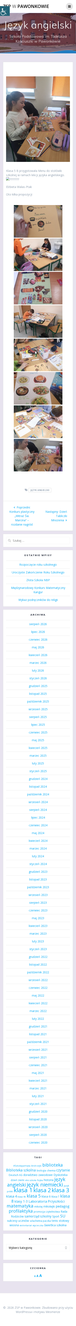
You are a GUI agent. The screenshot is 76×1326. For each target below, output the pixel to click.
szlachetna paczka (40, 1221)
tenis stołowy (60, 1221)
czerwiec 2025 (38, 732)
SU (62, 1216)
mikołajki (49, 1206)
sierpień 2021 (38, 1057)
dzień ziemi (17, 1180)
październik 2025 (38, 701)
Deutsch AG (15, 1175)
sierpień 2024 (38, 810)
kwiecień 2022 (38, 1003)
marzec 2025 (38, 755)
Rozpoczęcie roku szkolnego (38, 564)
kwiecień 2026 (38, 655)
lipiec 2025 (38, 725)
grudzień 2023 (38, 872)
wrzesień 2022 (38, 980)
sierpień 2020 (38, 1135)
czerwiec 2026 (38, 639)
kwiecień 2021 (38, 1080)
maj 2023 (38, 918)
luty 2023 (38, 941)
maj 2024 (38, 833)
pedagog (63, 1206)
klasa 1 (23, 1190)
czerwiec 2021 (38, 1065)
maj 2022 (38, 995)
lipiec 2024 (38, 817)
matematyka (20, 1206)
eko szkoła (30, 1180)
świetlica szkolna (55, 1225)
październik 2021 (38, 1042)
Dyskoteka (60, 1175)
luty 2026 (38, 670)
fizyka (40, 1180)
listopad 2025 (38, 694)
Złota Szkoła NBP (38, 580)
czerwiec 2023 (38, 910)
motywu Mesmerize (47, 1312)
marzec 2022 (38, 1011)
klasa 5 (34, 1196)
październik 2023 (38, 887)
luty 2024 (38, 856)
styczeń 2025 (38, 771)
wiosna (14, 1225)
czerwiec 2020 (38, 1142)
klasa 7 (55, 1196)
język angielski (39, 490)
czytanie (63, 1170)
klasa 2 (42, 1190)
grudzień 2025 (38, 686)
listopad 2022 (38, 964)
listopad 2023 (38, 879)
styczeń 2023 (38, 949)
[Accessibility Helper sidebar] (5, 11)
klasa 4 (11, 1196)
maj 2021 (38, 1073)
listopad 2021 (38, 1034)
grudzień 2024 (38, 779)
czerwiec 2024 (38, 825)
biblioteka (52, 1165)
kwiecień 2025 (38, 748)
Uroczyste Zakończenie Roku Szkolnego (38, 572)
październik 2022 (38, 972)
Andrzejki (36, 1165)
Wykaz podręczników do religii (38, 600)
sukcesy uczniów (18, 1221)
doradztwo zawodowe (38, 1175)
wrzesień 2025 (38, 709)
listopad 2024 (38, 786)
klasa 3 (60, 1190)
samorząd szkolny (38, 1216)
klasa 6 (46, 1196)
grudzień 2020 (38, 1111)
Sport (55, 1216)
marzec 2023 (38, 933)
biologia (41, 1170)
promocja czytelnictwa (47, 1211)
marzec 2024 (38, 848)
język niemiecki (45, 1184)
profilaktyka (21, 1211)
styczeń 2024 (38, 864)
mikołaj (38, 1206)
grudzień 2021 (38, 1026)
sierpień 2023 (38, 902)
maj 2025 (38, 740)
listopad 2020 (38, 1119)
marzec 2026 (38, 663)
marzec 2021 (38, 1088)
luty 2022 (38, 1019)
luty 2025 (38, 763)
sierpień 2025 (38, 717)
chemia (51, 1170)
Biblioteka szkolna (21, 1170)
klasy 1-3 (21, 1201)
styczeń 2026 (38, 678)
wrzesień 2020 (38, 1127)
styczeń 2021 (38, 1104)
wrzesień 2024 (38, 802)
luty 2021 (38, 1096)
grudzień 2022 (38, 957)
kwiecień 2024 (38, 841)
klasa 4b (22, 1196)
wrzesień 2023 (38, 895)
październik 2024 (38, 794)
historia (49, 1180)
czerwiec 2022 (38, 988)
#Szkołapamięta (21, 1165)
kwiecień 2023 (38, 926)
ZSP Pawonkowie (26, 6)
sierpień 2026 (38, 624)
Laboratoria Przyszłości (47, 1201)
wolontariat (26, 1225)
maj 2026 (38, 647)
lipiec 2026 (38, 632)
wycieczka (38, 1225)
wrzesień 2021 (38, 1050)
